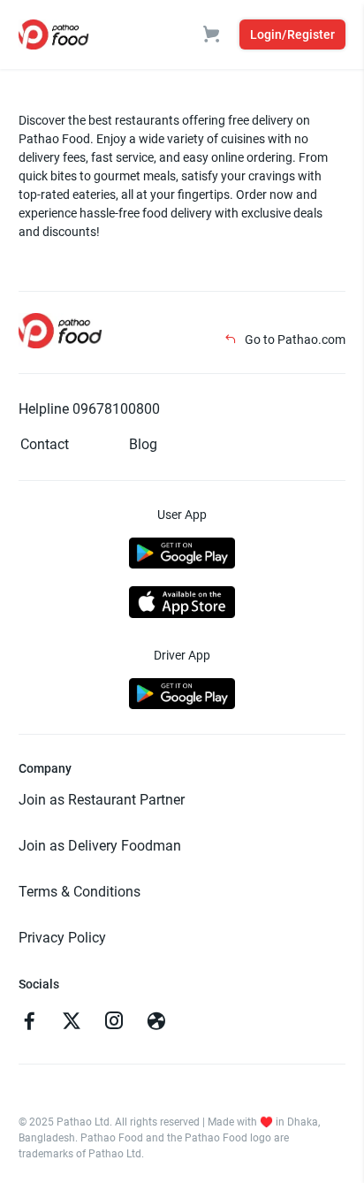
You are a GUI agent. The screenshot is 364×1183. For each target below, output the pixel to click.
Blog (143, 444)
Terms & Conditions (79, 891)
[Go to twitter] (71, 1023)
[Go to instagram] (114, 1023)
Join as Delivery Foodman (100, 845)
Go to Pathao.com (293, 339)
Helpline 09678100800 (89, 409)
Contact (44, 444)
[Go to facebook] (29, 1023)
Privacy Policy (62, 937)
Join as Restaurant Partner (102, 799)
